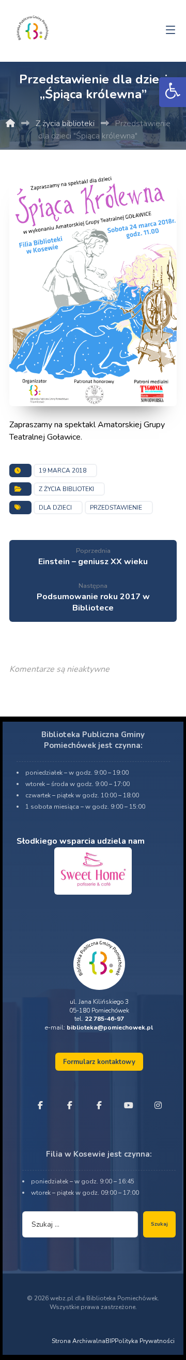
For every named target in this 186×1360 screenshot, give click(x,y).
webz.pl (61, 1298)
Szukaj (159, 1224)
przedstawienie (116, 507)
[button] (172, 92)
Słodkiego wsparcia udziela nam (81, 841)
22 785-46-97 (104, 1019)
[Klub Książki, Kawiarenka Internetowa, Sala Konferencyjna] (32, 27)
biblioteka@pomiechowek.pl (110, 1027)
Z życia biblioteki (66, 489)
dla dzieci (55, 507)
